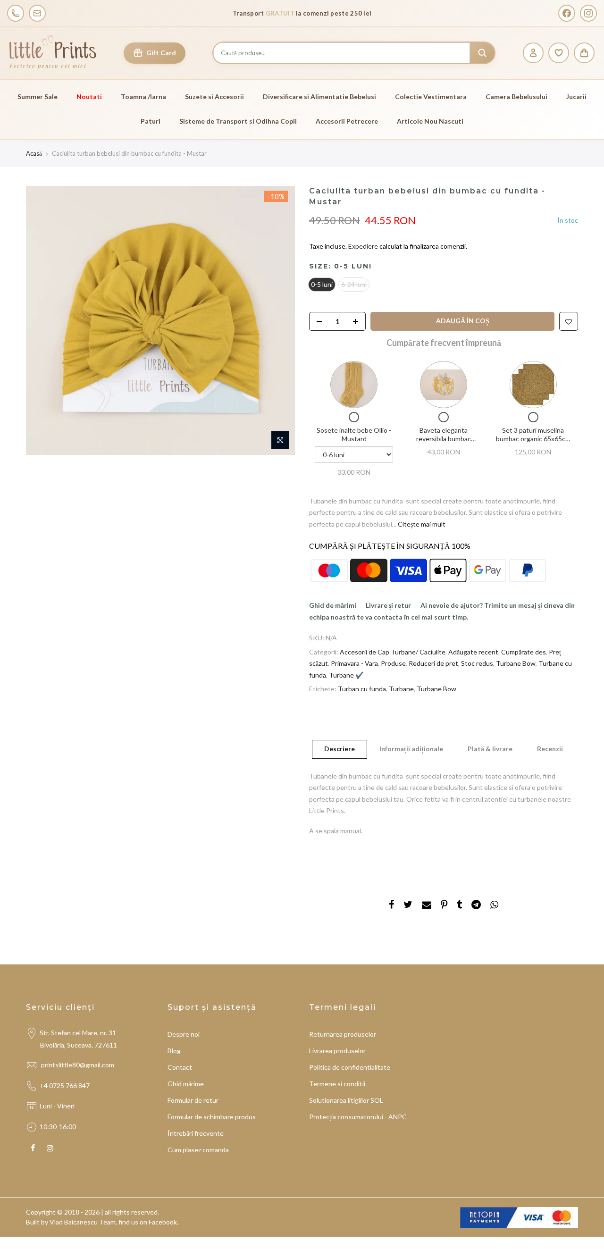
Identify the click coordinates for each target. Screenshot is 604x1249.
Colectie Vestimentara (431, 96)
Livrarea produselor (337, 1051)
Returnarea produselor (342, 1034)
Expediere (363, 246)
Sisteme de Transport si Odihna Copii (238, 121)
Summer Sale (37, 96)
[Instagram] (588, 13)
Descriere (339, 749)
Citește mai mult (420, 524)
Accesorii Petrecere (347, 121)
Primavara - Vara (354, 663)
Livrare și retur (388, 605)
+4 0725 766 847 (65, 1085)
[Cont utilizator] (533, 52)
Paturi (150, 121)
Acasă (34, 153)
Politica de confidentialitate (349, 1067)
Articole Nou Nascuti (430, 121)
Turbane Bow (516, 663)
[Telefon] (15, 13)
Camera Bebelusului (516, 96)
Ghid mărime (186, 1084)
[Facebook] (566, 13)
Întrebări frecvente (196, 1133)
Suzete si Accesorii (214, 96)
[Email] (37, 13)
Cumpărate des (523, 652)
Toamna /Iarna (143, 96)
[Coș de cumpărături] (584, 52)
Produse (393, 663)
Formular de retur (193, 1100)
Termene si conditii (337, 1084)
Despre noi (184, 1034)
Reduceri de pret (433, 663)
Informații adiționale (411, 749)
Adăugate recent (473, 652)
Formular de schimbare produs (212, 1117)
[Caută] (482, 52)
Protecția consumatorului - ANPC (358, 1117)
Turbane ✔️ (346, 675)
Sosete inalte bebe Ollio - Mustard (354, 434)
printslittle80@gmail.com (78, 1065)
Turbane (401, 689)
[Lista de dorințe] (558, 52)
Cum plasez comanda (198, 1150)
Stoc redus (477, 663)
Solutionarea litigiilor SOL (346, 1100)
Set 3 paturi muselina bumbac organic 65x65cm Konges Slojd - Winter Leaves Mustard (533, 442)
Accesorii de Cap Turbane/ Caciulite (392, 652)
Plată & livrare (490, 749)
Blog (174, 1051)
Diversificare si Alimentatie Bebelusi (319, 96)
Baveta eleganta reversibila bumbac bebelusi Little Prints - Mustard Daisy (443, 442)
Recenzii (550, 749)
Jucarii (576, 96)
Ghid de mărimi (332, 605)
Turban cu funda (362, 689)
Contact (180, 1067)
